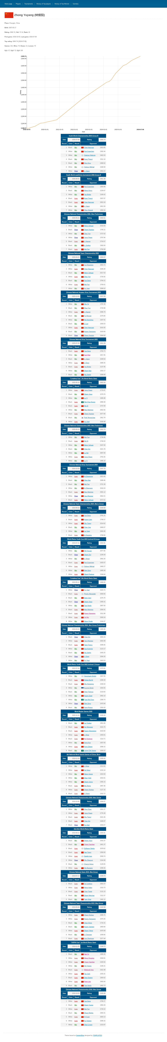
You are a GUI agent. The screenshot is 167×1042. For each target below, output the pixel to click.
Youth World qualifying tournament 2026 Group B (83, 175)
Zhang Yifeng (88, 931)
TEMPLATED (97, 1035)
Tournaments (28, 4)
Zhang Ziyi (87, 555)
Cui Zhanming (88, 265)
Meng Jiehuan (88, 226)
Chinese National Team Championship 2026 (83, 253)
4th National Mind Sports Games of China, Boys (83, 754)
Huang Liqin (88, 519)
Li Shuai (87, 559)
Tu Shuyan (87, 316)
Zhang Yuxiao (88, 1005)
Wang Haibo (88, 887)
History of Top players (43, 4)
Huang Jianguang (90, 331)
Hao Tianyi (87, 852)
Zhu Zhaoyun (88, 860)
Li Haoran (87, 241)
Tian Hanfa (87, 605)
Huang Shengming (90, 731)
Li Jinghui (87, 245)
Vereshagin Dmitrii (90, 676)
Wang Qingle (88, 621)
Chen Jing (87, 527)
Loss (76, 198)
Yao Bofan (87, 194)
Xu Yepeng (87, 1021)
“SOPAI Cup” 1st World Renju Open (83, 942)
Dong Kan (87, 743)
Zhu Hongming (89, 684)
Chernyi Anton (88, 864)
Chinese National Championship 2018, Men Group (83, 989)
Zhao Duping (88, 978)
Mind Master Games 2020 (83, 711)
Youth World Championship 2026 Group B (83, 136)
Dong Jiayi (87, 598)
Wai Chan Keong (89, 402)
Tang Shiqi (87, 899)
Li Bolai (86, 735)
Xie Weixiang (88, 727)
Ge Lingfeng (88, 884)
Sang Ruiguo (88, 707)
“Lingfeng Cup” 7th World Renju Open (83, 378)
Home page (8, 4)
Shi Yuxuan (88, 551)
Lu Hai (86, 453)
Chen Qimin (88, 923)
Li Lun (86, 324)
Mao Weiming (88, 410)
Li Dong (86, 363)
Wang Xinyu (88, 190)
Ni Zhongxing (88, 476)
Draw (76, 171)
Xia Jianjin (87, 374)
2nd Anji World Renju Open (83, 829)
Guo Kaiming (88, 649)
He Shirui (87, 770)
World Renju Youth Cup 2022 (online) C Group (83, 664)
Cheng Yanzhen (89, 844)
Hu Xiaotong (88, 739)
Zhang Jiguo (88, 394)
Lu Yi (86, 398)
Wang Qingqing (89, 958)
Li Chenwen (88, 935)
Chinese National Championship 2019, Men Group (83, 797)
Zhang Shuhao (89, 790)
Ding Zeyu (87, 163)
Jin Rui (86, 617)
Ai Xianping (88, 535)
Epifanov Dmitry (89, 848)
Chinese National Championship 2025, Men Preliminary (83, 425)
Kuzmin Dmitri (88, 688)
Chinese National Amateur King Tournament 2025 (83, 292)
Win (75, 147)
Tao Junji (87, 974)
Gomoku (75, 4)
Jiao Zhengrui (88, 496)
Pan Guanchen (89, 151)
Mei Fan (87, 249)
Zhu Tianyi (87, 523)
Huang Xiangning (89, 613)
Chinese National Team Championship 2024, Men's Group (83, 504)
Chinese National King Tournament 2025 (83, 339)
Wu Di (86, 406)
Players (18, 4)
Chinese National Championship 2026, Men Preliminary (83, 214)
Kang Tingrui (88, 159)
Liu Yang (87, 531)
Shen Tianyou (88, 692)
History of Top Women (62, 4)
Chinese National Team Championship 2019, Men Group (83, 903)
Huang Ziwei (88, 696)
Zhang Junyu (88, 782)
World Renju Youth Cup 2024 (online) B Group (83, 539)
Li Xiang (87, 793)
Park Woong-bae (89, 418)
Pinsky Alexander (90, 594)
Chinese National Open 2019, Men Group (83, 872)
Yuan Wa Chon (89, 700)
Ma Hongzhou (88, 320)
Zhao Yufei (87, 778)
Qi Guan (87, 1017)
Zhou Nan (87, 480)
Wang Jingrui (88, 774)
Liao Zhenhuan (89, 938)
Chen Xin (87, 449)
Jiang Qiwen (88, 237)
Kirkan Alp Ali (88, 680)
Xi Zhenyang (88, 488)
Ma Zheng (87, 786)
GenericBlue (80, 1035)
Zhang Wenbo (88, 1013)
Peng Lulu (87, 981)
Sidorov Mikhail (89, 167)
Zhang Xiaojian (89, 230)
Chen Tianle (88, 891)
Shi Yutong (87, 966)
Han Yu (86, 954)
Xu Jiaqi (87, 288)
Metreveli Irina (88, 970)
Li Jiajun (87, 171)
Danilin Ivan (88, 856)
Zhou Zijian (87, 809)
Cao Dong (87, 280)
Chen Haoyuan (89, 147)
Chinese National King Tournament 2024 (83, 465)
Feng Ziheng (88, 747)
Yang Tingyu (88, 645)
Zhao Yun (87, 234)
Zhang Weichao (89, 895)
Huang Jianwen (89, 927)
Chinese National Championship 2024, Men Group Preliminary (83, 625)
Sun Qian (87, 355)
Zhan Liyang (88, 1025)
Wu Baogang (88, 868)
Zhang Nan (87, 371)
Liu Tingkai (87, 723)
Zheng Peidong (89, 574)
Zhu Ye (86, 304)
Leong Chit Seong (90, 750)
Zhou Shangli (88, 210)
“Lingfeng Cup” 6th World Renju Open (83, 578)
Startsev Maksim (89, 155)
